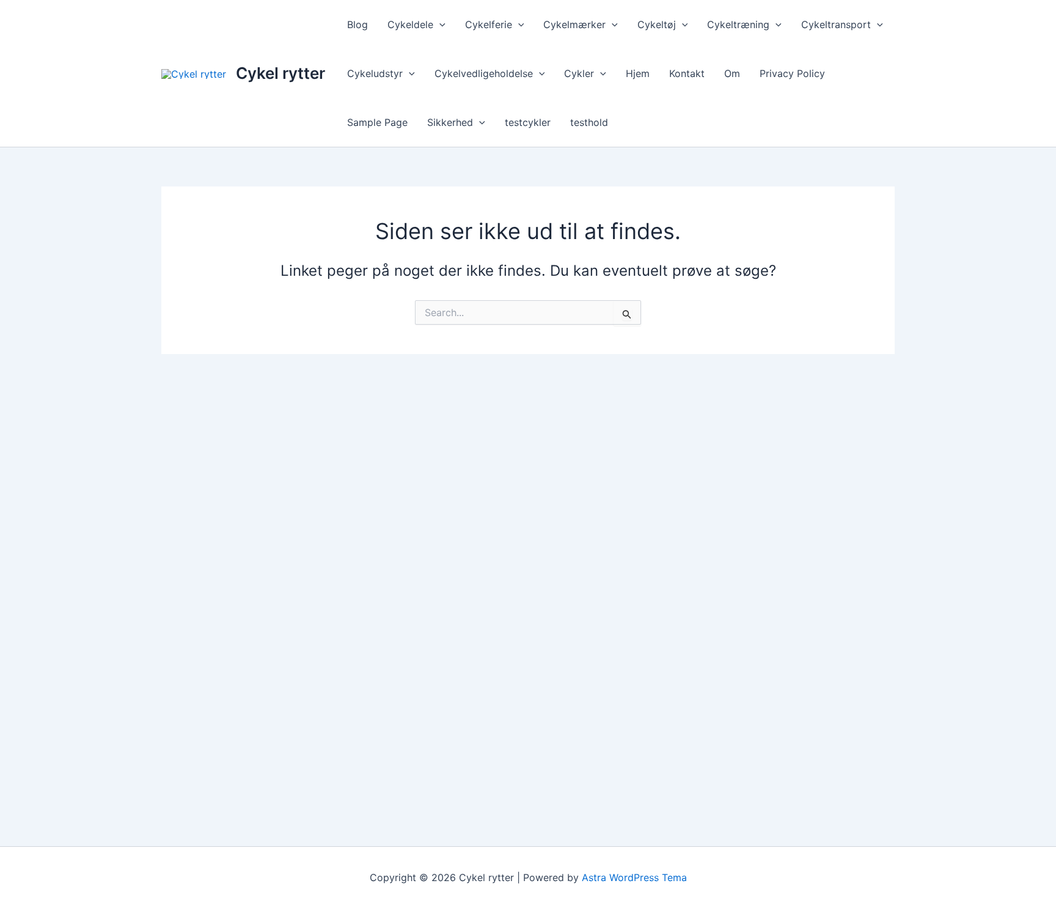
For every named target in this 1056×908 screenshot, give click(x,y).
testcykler (528, 122)
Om (732, 73)
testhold (589, 122)
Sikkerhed (450, 122)
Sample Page (377, 122)
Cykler (579, 73)
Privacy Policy (792, 73)
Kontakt (687, 73)
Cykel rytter (280, 73)
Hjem (638, 73)
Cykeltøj (656, 24)
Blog (357, 24)
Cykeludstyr (375, 73)
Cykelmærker (574, 24)
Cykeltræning (738, 24)
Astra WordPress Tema (634, 877)
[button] (439, 24)
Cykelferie (488, 24)
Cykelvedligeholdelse (484, 73)
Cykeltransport (836, 24)
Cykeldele (410, 24)
